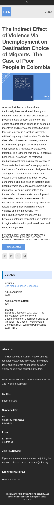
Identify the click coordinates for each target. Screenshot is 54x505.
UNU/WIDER (7, 423)
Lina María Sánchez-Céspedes (21, 286)
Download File (14, 247)
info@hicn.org (41, 462)
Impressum (7, 439)
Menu (48, 12)
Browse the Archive (11, 479)
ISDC (4, 417)
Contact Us (7, 442)
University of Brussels (13, 420)
